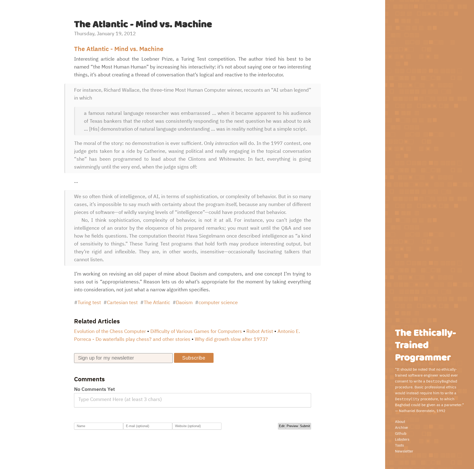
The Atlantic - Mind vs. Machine (118, 49)
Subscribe (193, 358)
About (400, 421)
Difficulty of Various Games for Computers (196, 331)
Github (400, 433)
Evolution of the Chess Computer (110, 331)
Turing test (89, 302)
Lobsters (402, 439)
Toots (399, 445)
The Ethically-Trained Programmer (425, 345)
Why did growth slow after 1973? (231, 339)
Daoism (184, 302)
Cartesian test (122, 302)
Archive (401, 427)
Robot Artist (259, 331)
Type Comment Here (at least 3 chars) (120, 399)
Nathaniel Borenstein (416, 410)
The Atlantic (157, 302)
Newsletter (404, 451)
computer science (218, 302)
